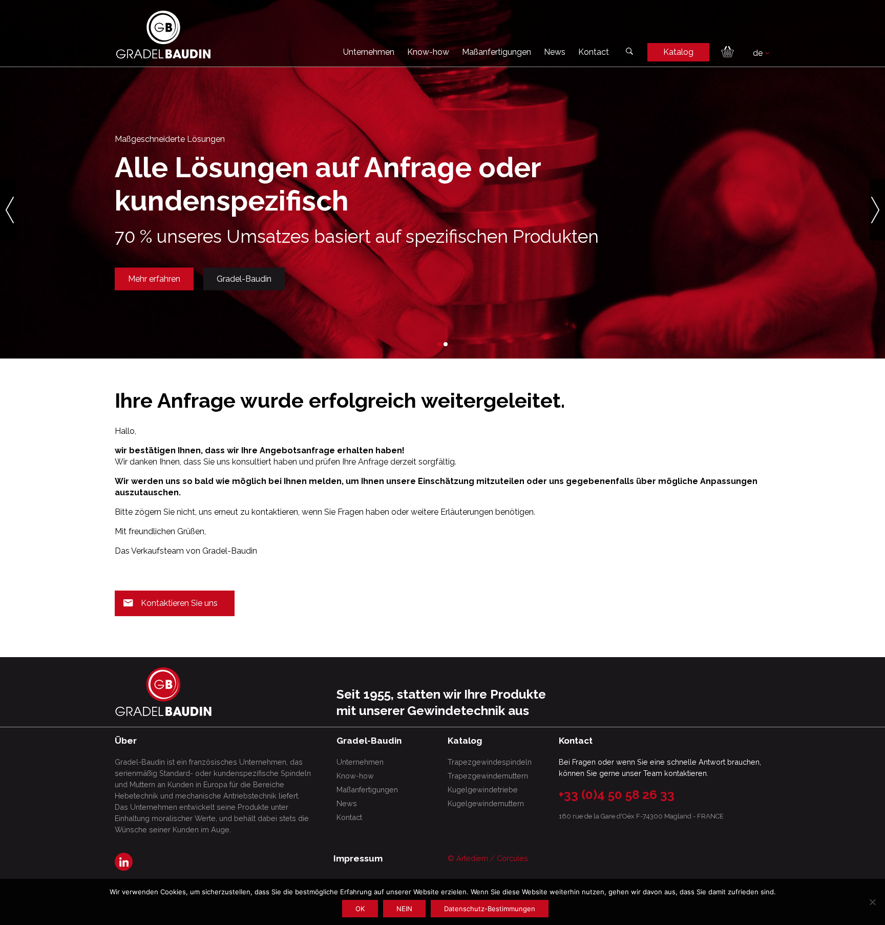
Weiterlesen (152, 300)
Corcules (512, 858)
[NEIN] (872, 902)
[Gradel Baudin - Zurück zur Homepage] (163, 34)
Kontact (593, 52)
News (554, 52)
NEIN (404, 909)
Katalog (678, 52)
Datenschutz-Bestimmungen (489, 909)
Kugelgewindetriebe (483, 789)
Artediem (472, 858)
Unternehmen (368, 52)
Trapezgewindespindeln (490, 762)
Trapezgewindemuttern (488, 775)
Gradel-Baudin (238, 300)
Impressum (358, 858)
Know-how (428, 52)
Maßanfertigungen (496, 52)
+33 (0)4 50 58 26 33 (617, 794)
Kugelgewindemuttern (486, 803)
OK (360, 909)
